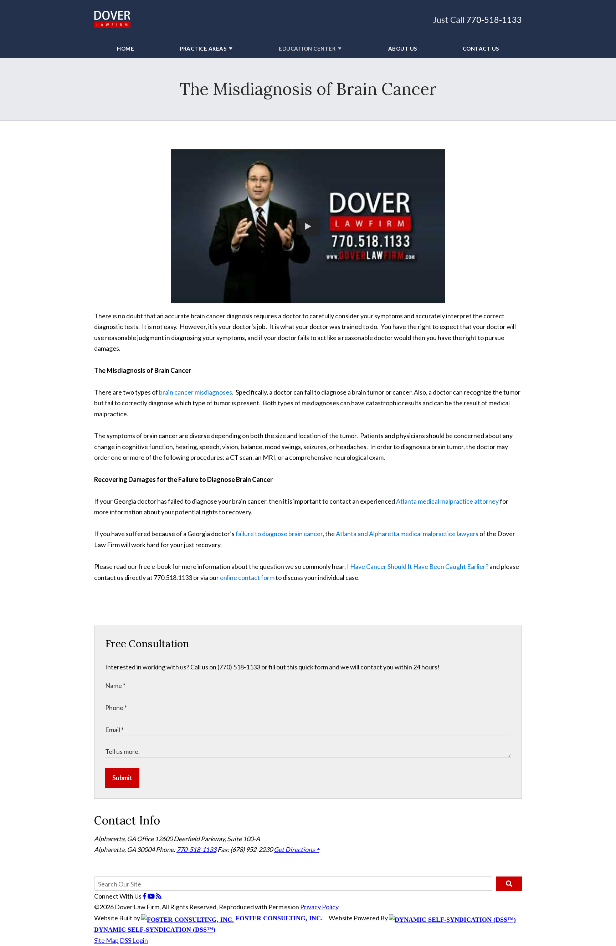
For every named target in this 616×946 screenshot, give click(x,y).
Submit (122, 778)
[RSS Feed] (158, 896)
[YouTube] (152, 896)
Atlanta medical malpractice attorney (447, 501)
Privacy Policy (319, 907)
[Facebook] (145, 896)
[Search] (509, 883)
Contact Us (481, 48)
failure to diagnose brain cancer (279, 534)
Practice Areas (203, 48)
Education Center (307, 48)
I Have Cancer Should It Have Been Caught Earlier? (417, 566)
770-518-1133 (494, 19)
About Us (402, 48)
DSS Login (134, 940)
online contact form (247, 577)
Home (125, 48)
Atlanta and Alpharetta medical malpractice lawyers (407, 534)
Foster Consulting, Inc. (278, 918)
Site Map (106, 940)
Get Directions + (296, 849)
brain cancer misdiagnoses (195, 392)
